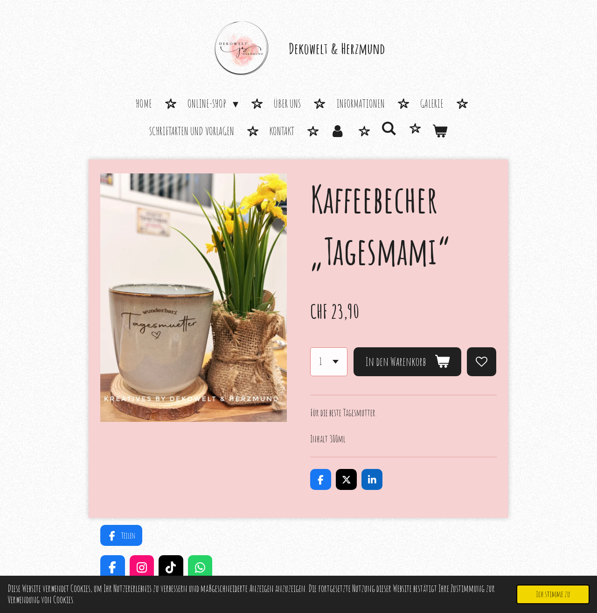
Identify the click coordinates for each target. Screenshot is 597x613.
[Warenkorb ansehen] (440, 131)
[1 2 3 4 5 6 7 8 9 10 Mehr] (328, 362)
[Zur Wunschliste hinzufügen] (481, 362)
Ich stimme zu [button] (553, 594)
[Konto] (337, 131)
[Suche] (389, 128)
